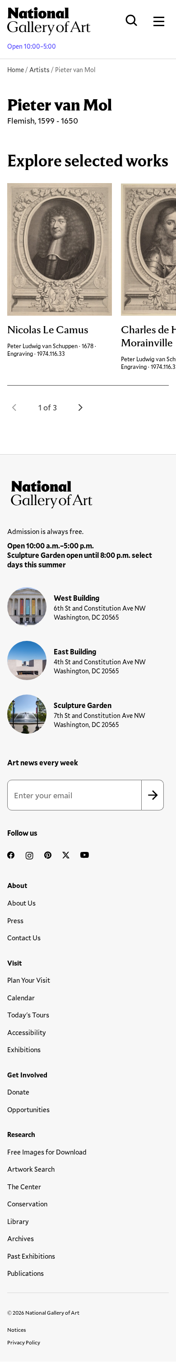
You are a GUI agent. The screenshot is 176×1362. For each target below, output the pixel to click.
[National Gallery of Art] (88, 492)
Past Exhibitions (31, 1256)
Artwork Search (31, 1168)
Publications (25, 1273)
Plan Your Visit (28, 980)
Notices (16, 1329)
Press (15, 920)
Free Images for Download (47, 1151)
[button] (14, 407)
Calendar (21, 997)
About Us (21, 902)
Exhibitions (24, 1049)
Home (15, 69)
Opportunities (28, 1109)
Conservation (27, 1203)
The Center (24, 1186)
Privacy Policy (23, 1342)
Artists (39, 69)
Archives (20, 1238)
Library (18, 1221)
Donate (18, 1091)
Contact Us (24, 937)
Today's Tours (28, 1014)
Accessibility (26, 1032)
